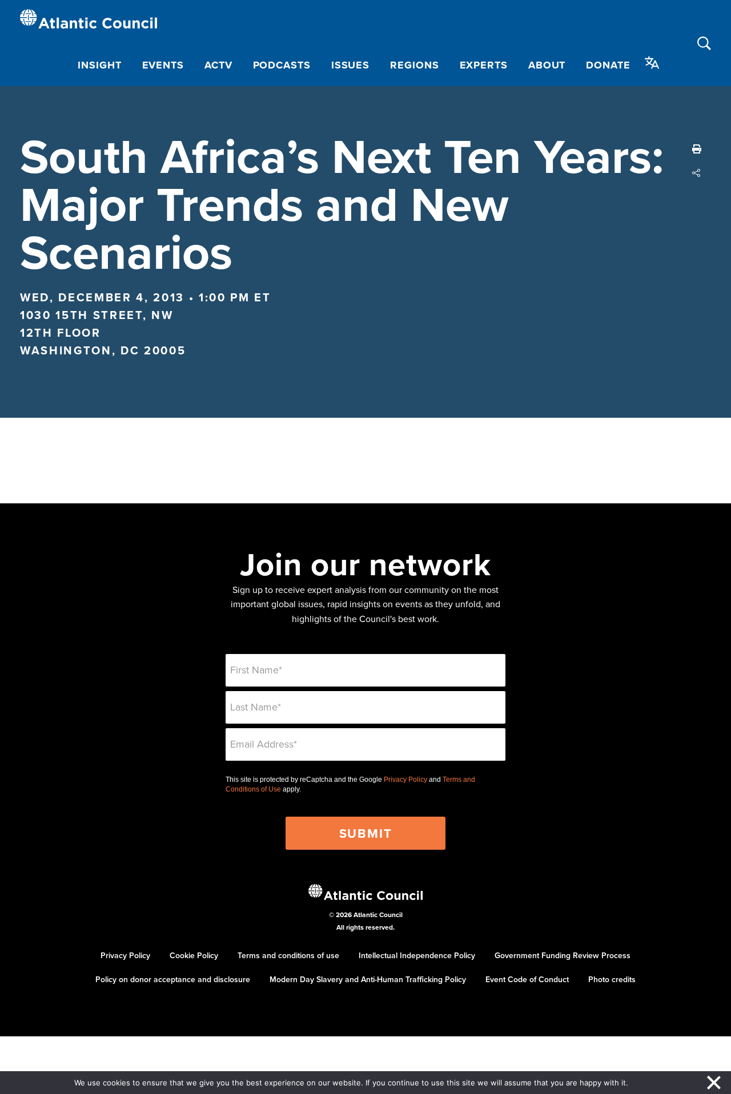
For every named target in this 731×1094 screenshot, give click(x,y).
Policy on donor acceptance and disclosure (172, 979)
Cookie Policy (194, 955)
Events (163, 65)
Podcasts (282, 65)
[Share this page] (696, 172)
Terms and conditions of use (288, 955)
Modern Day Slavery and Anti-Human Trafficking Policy (368, 979)
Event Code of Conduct (527, 979)
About (547, 65)
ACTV (218, 65)
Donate (608, 65)
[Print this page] (696, 149)
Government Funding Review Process (562, 955)
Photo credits (612, 979)
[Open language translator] (652, 63)
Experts (484, 65)
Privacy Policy (405, 780)
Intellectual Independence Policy (417, 955)
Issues (350, 65)
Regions (414, 65)
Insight (99, 65)
